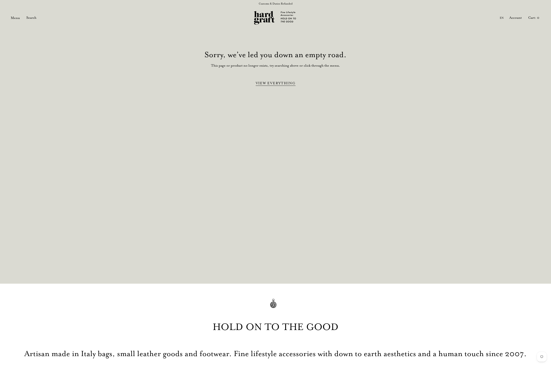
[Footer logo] (275, 306)
